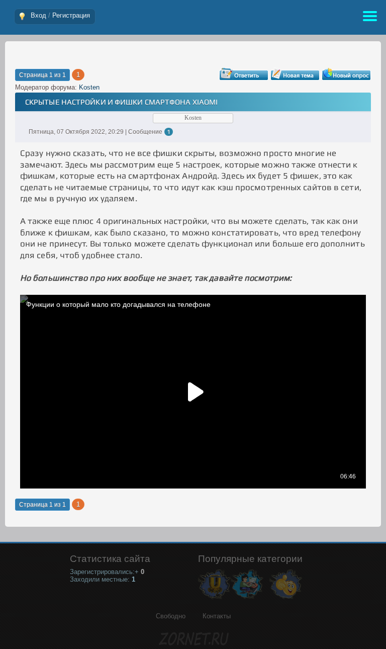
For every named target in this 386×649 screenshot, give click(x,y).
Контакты (217, 616)
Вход (38, 15)
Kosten (89, 87)
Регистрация (71, 15)
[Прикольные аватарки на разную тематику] (285, 598)
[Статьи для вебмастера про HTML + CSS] (247, 598)
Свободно (170, 616)
